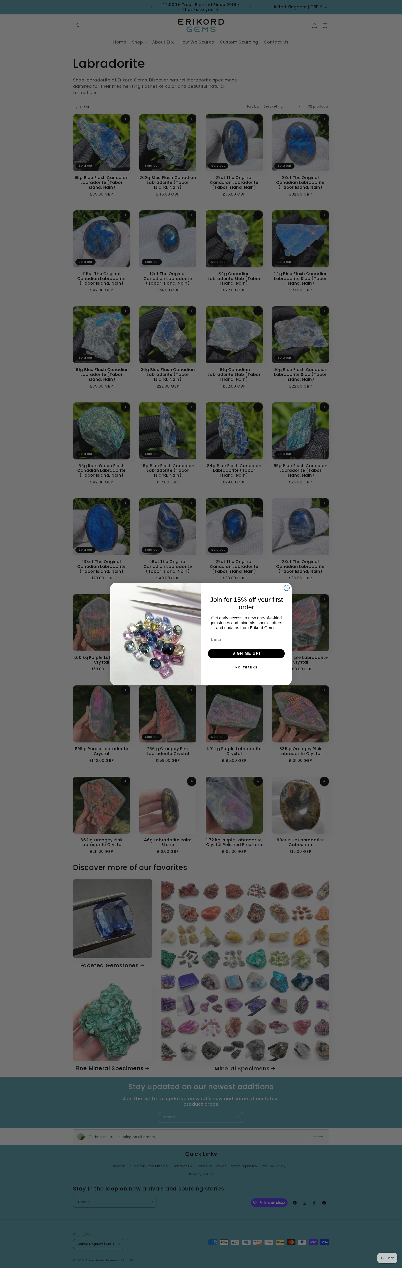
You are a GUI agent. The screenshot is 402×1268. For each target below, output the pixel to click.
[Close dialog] (286, 588)
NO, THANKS (246, 667)
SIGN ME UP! (246, 653)
